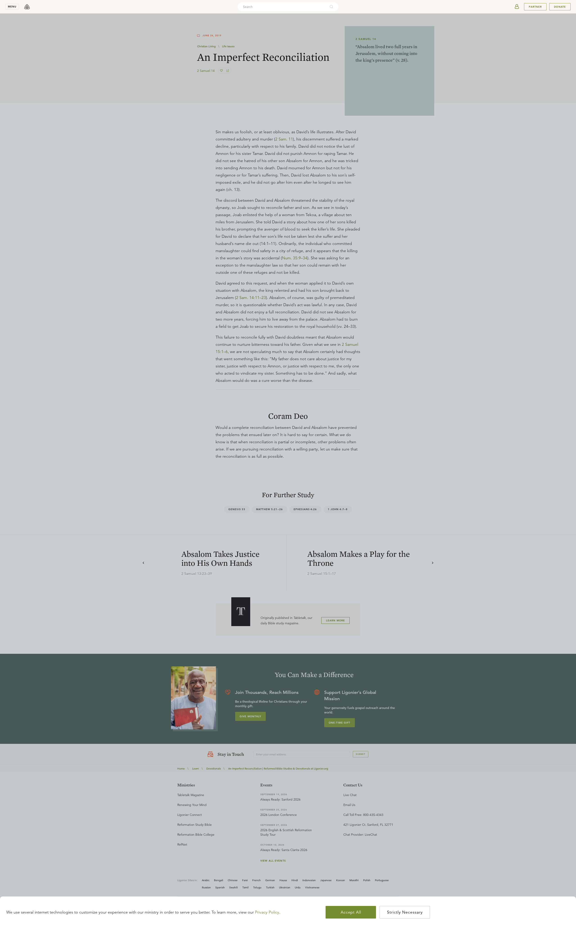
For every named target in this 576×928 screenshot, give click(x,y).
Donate (560, 6)
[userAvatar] (516, 6)
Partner (535, 6)
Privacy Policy (267, 912)
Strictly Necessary (405, 912)
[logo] (27, 6)
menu (12, 6)
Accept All (351, 912)
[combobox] (281, 6)
